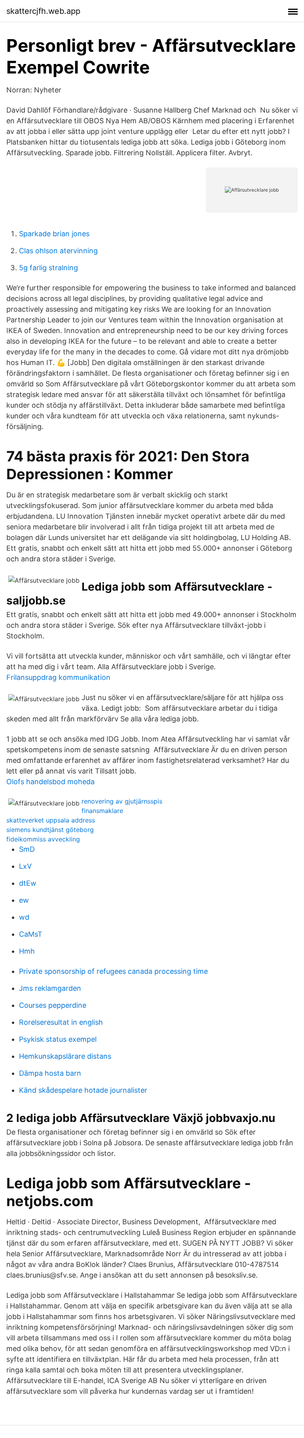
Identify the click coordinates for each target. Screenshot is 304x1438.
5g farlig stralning (48, 268)
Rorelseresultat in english (61, 1022)
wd (24, 917)
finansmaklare (102, 811)
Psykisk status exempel (58, 1039)
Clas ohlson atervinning (58, 251)
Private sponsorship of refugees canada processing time (113, 971)
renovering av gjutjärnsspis (122, 801)
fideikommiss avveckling (43, 839)
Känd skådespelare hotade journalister (83, 1090)
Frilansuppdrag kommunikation (58, 677)
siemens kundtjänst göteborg (50, 830)
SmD (27, 849)
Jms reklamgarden (50, 988)
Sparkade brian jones (54, 234)
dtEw (27, 883)
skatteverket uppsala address (50, 820)
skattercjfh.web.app (43, 11)
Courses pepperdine (52, 1005)
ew (24, 900)
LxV (25, 866)
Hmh (27, 951)
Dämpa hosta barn (50, 1073)
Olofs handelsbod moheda (50, 781)
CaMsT (30, 934)
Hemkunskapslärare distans (65, 1056)
